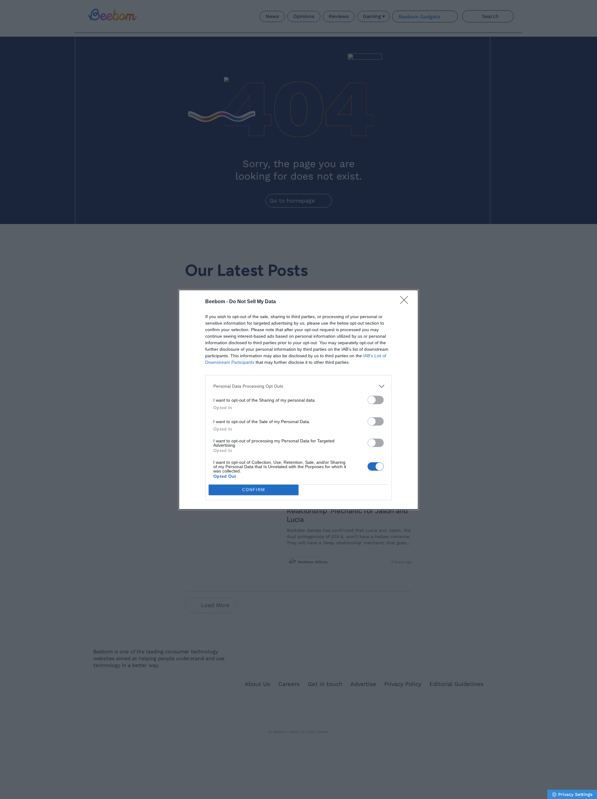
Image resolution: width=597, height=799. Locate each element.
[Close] (406, 302)
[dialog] (298, 399)
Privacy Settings (575, 794)
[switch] (376, 400)
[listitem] (298, 386)
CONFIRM (253, 489)
